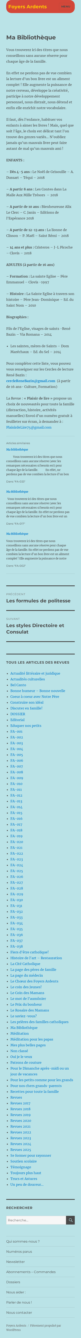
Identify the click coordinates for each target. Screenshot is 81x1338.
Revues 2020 (20, 1121)
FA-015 (16, 813)
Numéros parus (19, 1252)
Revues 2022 (20, 1132)
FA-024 (16, 865)
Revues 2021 (20, 1126)
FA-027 (16, 882)
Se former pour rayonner (30, 1155)
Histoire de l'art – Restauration (36, 958)
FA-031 (16, 906)
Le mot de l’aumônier (28, 999)
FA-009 (16, 778)
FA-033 (16, 917)
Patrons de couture (26, 1062)
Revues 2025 (20, 1150)
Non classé (19, 1051)
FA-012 (16, 795)
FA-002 (16, 737)
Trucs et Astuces (23, 1179)
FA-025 (16, 871)
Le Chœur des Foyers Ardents (34, 981)
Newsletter (15, 1262)
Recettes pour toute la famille (34, 1091)
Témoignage (20, 1167)
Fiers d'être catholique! (29, 952)
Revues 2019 (20, 1115)
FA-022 (16, 853)
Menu (65, 6)
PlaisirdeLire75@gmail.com (29, 427)
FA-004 (16, 749)
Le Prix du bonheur (26, 1004)
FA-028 (16, 888)
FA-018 (16, 830)
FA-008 (16, 772)
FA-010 (16, 784)
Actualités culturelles (27, 679)
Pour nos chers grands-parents (36, 1086)
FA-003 (16, 743)
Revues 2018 (20, 1109)
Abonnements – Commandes (31, 1272)
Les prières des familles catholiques (39, 1022)
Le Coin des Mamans (27, 993)
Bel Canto (18, 685)
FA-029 (16, 894)
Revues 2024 (20, 1144)
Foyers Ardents (27, 7)
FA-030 (16, 900)
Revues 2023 (20, 1138)
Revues (16, 1097)
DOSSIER (17, 714)
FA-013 (16, 801)
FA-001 (16, 731)
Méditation (19, 1033)
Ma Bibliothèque (24, 1028)
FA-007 (16, 766)
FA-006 (16, 760)
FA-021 (16, 848)
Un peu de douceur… (27, 1184)
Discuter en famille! (26, 708)
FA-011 (16, 789)
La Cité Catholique (25, 964)
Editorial (17, 720)
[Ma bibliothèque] (38, 465)
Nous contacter (19, 1313)
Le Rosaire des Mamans (29, 1010)
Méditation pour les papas (31, 1039)
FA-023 (16, 859)
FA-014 (16, 807)
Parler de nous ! (19, 1302)
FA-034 (16, 923)
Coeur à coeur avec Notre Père (34, 697)
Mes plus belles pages (28, 1045)
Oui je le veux (21, 1057)
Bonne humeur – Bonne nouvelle (37, 691)
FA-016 (16, 818)
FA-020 (16, 842)
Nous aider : (16, 1292)
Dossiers (13, 1282)
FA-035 (16, 929)
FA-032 (16, 911)
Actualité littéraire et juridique (35, 673)
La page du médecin (26, 975)
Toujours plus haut (25, 1173)
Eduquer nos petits (25, 726)
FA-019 (16, 836)
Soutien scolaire (23, 1161)
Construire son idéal (26, 702)
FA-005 (16, 755)
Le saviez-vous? (23, 1016)
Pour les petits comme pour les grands (41, 1080)
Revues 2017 (20, 1103)
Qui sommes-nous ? (23, 1241)
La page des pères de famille (33, 970)
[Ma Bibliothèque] (38, 508)
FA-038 (16, 946)
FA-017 (16, 824)
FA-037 (16, 940)
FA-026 (16, 877)
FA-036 (16, 935)
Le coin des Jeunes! (26, 987)
